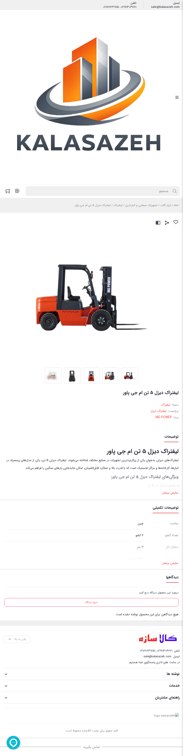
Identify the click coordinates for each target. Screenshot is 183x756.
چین (140, 523)
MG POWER (164, 417)
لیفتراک (118, 205)
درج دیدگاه (91, 602)
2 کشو (139, 535)
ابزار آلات (165, 205)
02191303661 (128, 7)
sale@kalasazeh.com (165, 7)
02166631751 (111, 7)
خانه (176, 205)
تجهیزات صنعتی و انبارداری (141, 205)
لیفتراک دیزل (158, 411)
